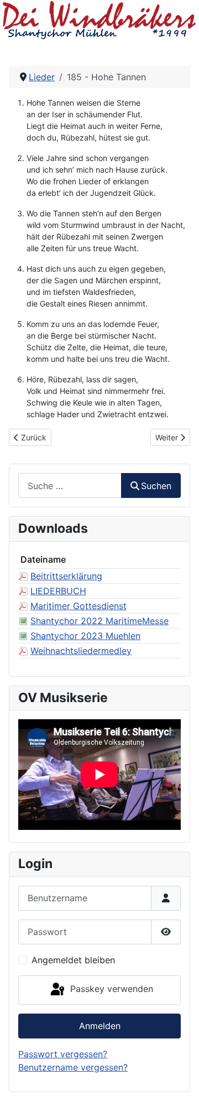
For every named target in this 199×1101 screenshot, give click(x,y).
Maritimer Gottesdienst (78, 605)
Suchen (156, 485)
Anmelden (100, 1025)
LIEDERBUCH (58, 590)
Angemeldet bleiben (73, 959)
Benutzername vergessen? (73, 1067)
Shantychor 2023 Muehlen (85, 635)
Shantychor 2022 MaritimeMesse (99, 620)
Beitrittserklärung (66, 575)
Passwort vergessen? (62, 1054)
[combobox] (70, 485)
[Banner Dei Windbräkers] (99, 19)
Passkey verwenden (110, 989)
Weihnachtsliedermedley (81, 650)
